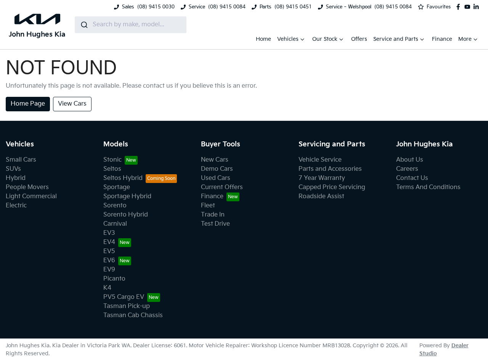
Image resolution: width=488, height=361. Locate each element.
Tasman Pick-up (126, 306)
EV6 (109, 260)
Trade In (213, 214)
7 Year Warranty (322, 178)
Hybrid (16, 178)
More (465, 39)
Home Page (28, 103)
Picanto (114, 278)
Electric (16, 205)
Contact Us (412, 178)
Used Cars (215, 178)
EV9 (109, 269)
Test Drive (215, 224)
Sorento (115, 205)
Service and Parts (395, 39)
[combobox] (130, 24)
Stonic (112, 160)
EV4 (109, 242)
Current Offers (222, 187)
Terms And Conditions (428, 187)
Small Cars (21, 160)
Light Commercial (31, 196)
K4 (107, 288)
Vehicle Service (320, 160)
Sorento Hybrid (125, 214)
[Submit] (84, 24)
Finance (442, 39)
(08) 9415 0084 (227, 7)
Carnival (115, 224)
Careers (407, 169)
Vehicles (288, 39)
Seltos (112, 169)
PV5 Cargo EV (123, 297)
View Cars (72, 103)
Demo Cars (217, 169)
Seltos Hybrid (123, 178)
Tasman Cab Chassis (133, 315)
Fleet (208, 205)
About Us (409, 160)
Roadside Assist (321, 196)
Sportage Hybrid (127, 196)
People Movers (27, 187)
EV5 (109, 251)
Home (263, 39)
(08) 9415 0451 (293, 7)
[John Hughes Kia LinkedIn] (477, 7)
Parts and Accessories (330, 169)
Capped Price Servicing (332, 187)
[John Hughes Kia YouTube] (469, 7)
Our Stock (324, 39)
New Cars (214, 160)
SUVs (13, 169)
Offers (359, 39)
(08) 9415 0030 (156, 7)
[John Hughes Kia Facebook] (459, 7)
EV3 (109, 233)
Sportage (116, 187)
